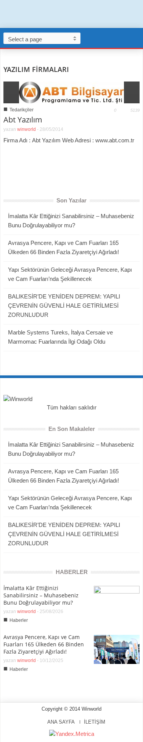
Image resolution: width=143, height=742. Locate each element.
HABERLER (72, 572)
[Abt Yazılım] (71, 91)
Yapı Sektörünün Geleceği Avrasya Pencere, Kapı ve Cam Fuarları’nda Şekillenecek (70, 274)
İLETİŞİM (94, 722)
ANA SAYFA (61, 722)
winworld (26, 129)
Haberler (19, 620)
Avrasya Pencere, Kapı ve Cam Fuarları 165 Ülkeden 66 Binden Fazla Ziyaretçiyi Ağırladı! (63, 247)
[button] (135, 38)
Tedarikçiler (22, 110)
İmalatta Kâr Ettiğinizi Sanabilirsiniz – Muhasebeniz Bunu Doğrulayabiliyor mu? (71, 220)
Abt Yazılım (22, 119)
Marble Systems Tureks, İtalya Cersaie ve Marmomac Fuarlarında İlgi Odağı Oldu (60, 337)
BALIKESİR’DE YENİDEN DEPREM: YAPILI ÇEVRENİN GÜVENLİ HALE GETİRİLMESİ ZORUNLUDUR (64, 305)
